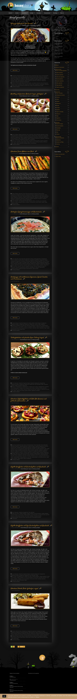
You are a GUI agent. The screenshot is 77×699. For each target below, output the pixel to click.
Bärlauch (13, 134)
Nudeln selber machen (31, 141)
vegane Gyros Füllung (20, 390)
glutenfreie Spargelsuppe (20, 267)
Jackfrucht (25, 389)
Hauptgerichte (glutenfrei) (25, 78)
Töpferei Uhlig (58, 156)
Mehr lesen (15, 70)
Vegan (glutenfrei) (21, 80)
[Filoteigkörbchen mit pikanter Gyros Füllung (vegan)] (30, 357)
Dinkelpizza (14, 325)
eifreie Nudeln (25, 140)
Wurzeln (16, 203)
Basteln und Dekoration (60, 137)
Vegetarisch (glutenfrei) (43, 197)
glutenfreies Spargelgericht (30, 267)
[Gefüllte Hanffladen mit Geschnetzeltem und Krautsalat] (30, 487)
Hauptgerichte (17, 78)
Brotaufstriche (14, 75)
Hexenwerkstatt (47, 12)
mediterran (39, 389)
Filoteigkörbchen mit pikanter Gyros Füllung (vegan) (27, 337)
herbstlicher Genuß (14, 84)
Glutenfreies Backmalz (14, 683)
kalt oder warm (33, 389)
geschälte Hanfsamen (43, 577)
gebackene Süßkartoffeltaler (35, 453)
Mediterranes (32, 324)
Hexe (12, 676)
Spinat (38, 327)
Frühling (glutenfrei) (14, 135)
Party (36, 384)
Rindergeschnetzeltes (14, 517)
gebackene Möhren (32, 200)
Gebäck (33, 323)
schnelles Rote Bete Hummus (44, 455)
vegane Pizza (22, 329)
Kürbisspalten (42, 84)
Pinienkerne (47, 326)
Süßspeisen (58, 113)
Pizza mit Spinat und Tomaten (26, 327)
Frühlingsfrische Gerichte (22, 135)
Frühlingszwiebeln (44, 325)
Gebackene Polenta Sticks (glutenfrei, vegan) (24, 588)
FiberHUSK (31, 140)
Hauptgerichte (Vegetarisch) (44, 78)
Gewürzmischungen (59, 123)
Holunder (57, 146)
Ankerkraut (14, 386)
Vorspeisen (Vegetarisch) (26, 199)
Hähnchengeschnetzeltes (19, 515)
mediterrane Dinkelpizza (40, 326)
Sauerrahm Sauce (22, 517)
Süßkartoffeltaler (17, 457)
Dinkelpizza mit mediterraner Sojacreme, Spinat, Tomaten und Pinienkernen (29, 278)
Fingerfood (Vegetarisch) (23, 323)
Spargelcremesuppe (14, 268)
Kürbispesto (37, 84)
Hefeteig (12, 326)
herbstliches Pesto (21, 84)
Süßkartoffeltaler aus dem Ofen (25, 457)
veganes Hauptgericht (27, 458)
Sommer (44, 261)
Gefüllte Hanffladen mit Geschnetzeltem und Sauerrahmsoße (34, 514)
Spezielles (17, 262)
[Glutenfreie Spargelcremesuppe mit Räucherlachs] (30, 232)
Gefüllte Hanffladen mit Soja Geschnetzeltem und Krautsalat (30, 525)
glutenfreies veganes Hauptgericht (29, 454)
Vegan (16, 80)
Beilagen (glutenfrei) (22, 134)
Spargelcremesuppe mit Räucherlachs (25, 268)
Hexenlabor (39, 12)
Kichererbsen (37, 454)
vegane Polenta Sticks (15, 638)
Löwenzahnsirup (13, 677)
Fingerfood (21, 383)
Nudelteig (37, 141)
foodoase (15, 266)
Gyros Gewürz (20, 389)
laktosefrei (47, 84)
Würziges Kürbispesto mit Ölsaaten (22, 23)
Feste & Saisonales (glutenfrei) (23, 76)
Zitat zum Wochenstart (59, 43)
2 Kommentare (14, 518)
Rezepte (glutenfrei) (38, 79)
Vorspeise (38, 390)
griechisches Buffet (14, 389)
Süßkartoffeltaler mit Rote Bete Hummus (39, 457)
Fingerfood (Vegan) (15, 323)
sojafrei (31, 85)
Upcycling (58, 144)
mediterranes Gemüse (45, 389)
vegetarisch (13, 203)
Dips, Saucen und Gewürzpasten (42, 75)
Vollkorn (29, 143)
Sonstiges (31, 12)
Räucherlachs (42, 267)
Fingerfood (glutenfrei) (23, 446)
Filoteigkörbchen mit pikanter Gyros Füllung (30, 386)
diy (15, 140)
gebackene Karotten (24, 200)
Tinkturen (57, 134)
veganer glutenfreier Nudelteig (21, 143)
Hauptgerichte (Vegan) (34, 78)
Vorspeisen (40, 198)
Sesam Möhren (38, 202)
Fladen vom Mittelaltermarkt (19, 576)
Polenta (18, 637)
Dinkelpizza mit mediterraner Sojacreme (23, 325)
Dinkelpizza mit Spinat (35, 325)
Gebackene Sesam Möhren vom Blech (22, 151)
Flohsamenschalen (36, 140)
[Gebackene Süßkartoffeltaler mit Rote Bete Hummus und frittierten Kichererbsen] (30, 421)
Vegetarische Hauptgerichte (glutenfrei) (22, 81)
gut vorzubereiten (43, 200)
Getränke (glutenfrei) (59, 74)
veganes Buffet (20, 458)
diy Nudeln (19, 140)
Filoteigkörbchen (19, 386)
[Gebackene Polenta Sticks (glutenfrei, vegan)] (30, 608)
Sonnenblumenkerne (37, 85)
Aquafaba (13, 453)
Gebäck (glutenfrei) (59, 72)
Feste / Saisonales (14, 76)
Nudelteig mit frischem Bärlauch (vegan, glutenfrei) (27, 94)
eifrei (22, 140)
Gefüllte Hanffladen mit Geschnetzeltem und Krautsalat (28, 467)
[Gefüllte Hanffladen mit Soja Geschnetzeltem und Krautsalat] (30, 545)
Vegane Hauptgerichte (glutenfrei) (31, 80)
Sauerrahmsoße (29, 517)
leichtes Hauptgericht (18, 455)
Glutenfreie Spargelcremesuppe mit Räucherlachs (26, 212)
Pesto (16, 85)
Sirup (57, 132)
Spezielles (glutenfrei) (40, 448)
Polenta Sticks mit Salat (30, 637)
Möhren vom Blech (25, 202)
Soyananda (34, 327)
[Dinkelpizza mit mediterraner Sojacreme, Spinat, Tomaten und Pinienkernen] (30, 299)
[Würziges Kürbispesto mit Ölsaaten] (30, 41)
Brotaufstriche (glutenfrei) (21, 75)
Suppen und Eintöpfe (23, 262)
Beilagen (16, 134)
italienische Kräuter (28, 84)
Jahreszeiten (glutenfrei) (29, 79)
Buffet (17, 453)
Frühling (46, 134)
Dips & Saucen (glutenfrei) (31, 75)
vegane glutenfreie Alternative (42, 637)
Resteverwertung (21, 85)
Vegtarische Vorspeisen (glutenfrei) (31, 198)
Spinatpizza (42, 327)
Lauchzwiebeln (21, 326)
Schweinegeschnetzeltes (36, 517)
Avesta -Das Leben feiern (60, 154)
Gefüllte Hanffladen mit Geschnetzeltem (34, 513)
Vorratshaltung (32, 139)
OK (4, 696)
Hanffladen (31, 515)
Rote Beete (25, 455)
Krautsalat (39, 578)
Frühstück (58, 97)
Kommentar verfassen (16, 86)
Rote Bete (29, 455)
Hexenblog (55, 12)
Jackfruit (29, 389)
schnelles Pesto (27, 85)
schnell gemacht (32, 202)
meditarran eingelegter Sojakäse (30, 326)
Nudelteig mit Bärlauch (43, 141)
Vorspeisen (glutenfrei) (28, 264)
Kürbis (33, 84)
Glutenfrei (10, 12)
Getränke (17, 12)
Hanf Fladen (27, 515)
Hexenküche (24, 12)
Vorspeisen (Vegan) (18, 199)
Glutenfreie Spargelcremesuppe (27, 266)
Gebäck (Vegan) (38, 323)
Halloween (41, 76)
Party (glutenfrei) (21, 448)
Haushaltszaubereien (59, 125)
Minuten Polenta (14, 637)
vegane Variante (35, 268)
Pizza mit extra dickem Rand (16, 327)
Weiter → (22, 646)
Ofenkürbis (13, 85)
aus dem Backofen (15, 200)
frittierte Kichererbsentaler (25, 453)
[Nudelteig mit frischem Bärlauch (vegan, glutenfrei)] (30, 112)
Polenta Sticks (22, 637)
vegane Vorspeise (28, 390)
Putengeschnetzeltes (37, 515)
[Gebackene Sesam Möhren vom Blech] (30, 169)
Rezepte (57, 105)
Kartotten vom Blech (14, 202)
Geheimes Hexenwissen (60, 67)
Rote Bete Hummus (34, 455)
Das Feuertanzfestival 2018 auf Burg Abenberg (16, 687)
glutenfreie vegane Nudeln (21, 141)
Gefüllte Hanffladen (23, 513)
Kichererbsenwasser (44, 454)
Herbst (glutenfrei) (17, 79)
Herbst (12, 79)
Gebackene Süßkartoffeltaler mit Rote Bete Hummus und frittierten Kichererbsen (29, 400)
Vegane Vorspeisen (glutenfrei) (28, 197)
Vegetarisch (39, 80)
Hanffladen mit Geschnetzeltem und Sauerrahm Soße (27, 578)
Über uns (62, 12)
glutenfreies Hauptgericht (17, 454)
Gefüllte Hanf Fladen (15, 513)
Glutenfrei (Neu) (36, 76)
